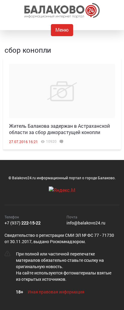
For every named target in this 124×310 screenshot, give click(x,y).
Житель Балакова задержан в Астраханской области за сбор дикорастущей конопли (59, 129)
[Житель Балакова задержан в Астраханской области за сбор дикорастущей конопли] (62, 91)
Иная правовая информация (56, 292)
